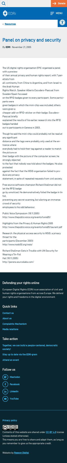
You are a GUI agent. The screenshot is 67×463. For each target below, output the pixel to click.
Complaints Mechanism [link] (15, 323)
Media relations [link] (10, 329)
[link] (62, 22)
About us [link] (7, 318)
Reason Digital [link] (21, 452)
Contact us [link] (8, 313)
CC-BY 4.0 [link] (51, 432)
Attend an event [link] (11, 360)
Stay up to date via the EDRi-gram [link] (20, 354)
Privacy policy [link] (10, 420)
